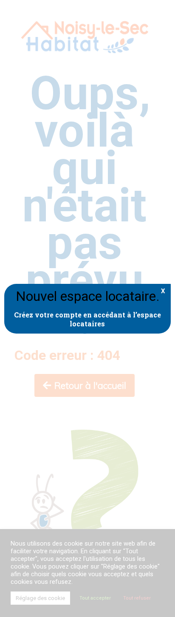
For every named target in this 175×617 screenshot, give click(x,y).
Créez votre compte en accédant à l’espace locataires (87, 319)
